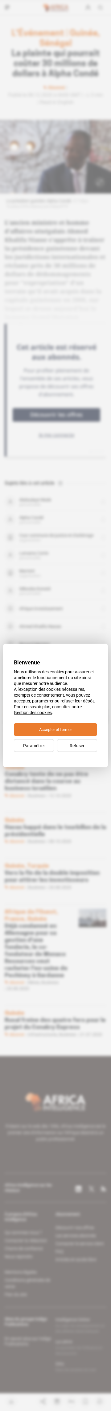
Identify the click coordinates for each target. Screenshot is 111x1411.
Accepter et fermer (55, 729)
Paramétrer (34, 745)
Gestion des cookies (33, 712)
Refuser (77, 745)
